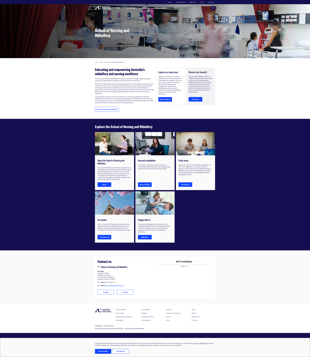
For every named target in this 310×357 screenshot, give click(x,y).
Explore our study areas (165, 99)
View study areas (185, 184)
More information (120, 351)
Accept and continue (103, 351)
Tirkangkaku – (104, 325)
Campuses (144, 313)
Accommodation (146, 320)
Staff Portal (192, 2)
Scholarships (119, 320)
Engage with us (144, 237)
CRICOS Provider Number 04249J (134, 328)
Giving (202, 2)
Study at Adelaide (121, 309)
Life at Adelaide (145, 309)
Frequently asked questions (124, 316)
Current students (181, 2)
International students (147, 316)
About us (104, 184)
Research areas (195, 99)
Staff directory (196, 316)
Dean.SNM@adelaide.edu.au (114, 285)
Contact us (211, 2)
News (168, 320)
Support (194, 313)
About (193, 309)
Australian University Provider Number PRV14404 (109, 328)
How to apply (120, 313)
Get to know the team (104, 237)
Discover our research (145, 184)
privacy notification (199, 343)
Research (169, 309)
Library (170, 2)
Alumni (168, 316)
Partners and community (173, 313)
